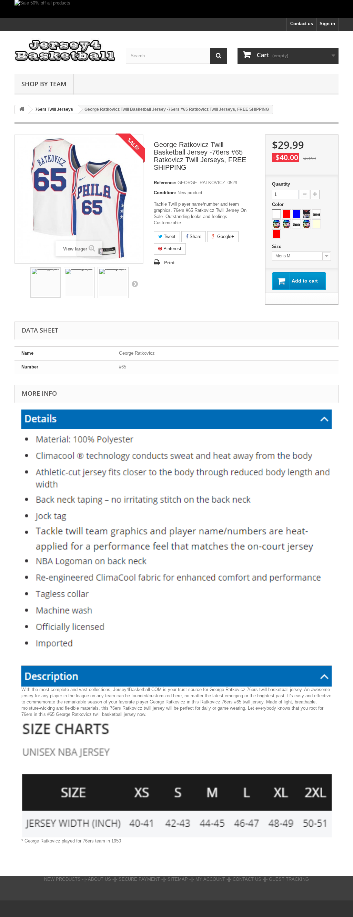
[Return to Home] (21, 109)
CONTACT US (247, 879)
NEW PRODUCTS (62, 879)
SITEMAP (178, 879)
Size (277, 246)
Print (169, 262)
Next (134, 283)
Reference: (165, 182)
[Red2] (276, 234)
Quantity (281, 184)
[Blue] (296, 214)
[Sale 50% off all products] (176, 9)
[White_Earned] (316, 214)
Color (278, 204)
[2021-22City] (286, 224)
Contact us (301, 23)
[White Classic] (296, 224)
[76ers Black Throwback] (306, 214)
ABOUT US (99, 879)
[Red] (286, 214)
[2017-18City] (276, 224)
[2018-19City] (306, 224)
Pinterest (171, 248)
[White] (276, 214)
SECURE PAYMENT (139, 879)
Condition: (165, 192)
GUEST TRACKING (289, 879)
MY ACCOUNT (210, 879)
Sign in (327, 23)
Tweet (168, 236)
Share (194, 236)
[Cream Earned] (316, 224)
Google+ (225, 236)
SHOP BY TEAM (44, 84)
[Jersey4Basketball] (64, 51)
